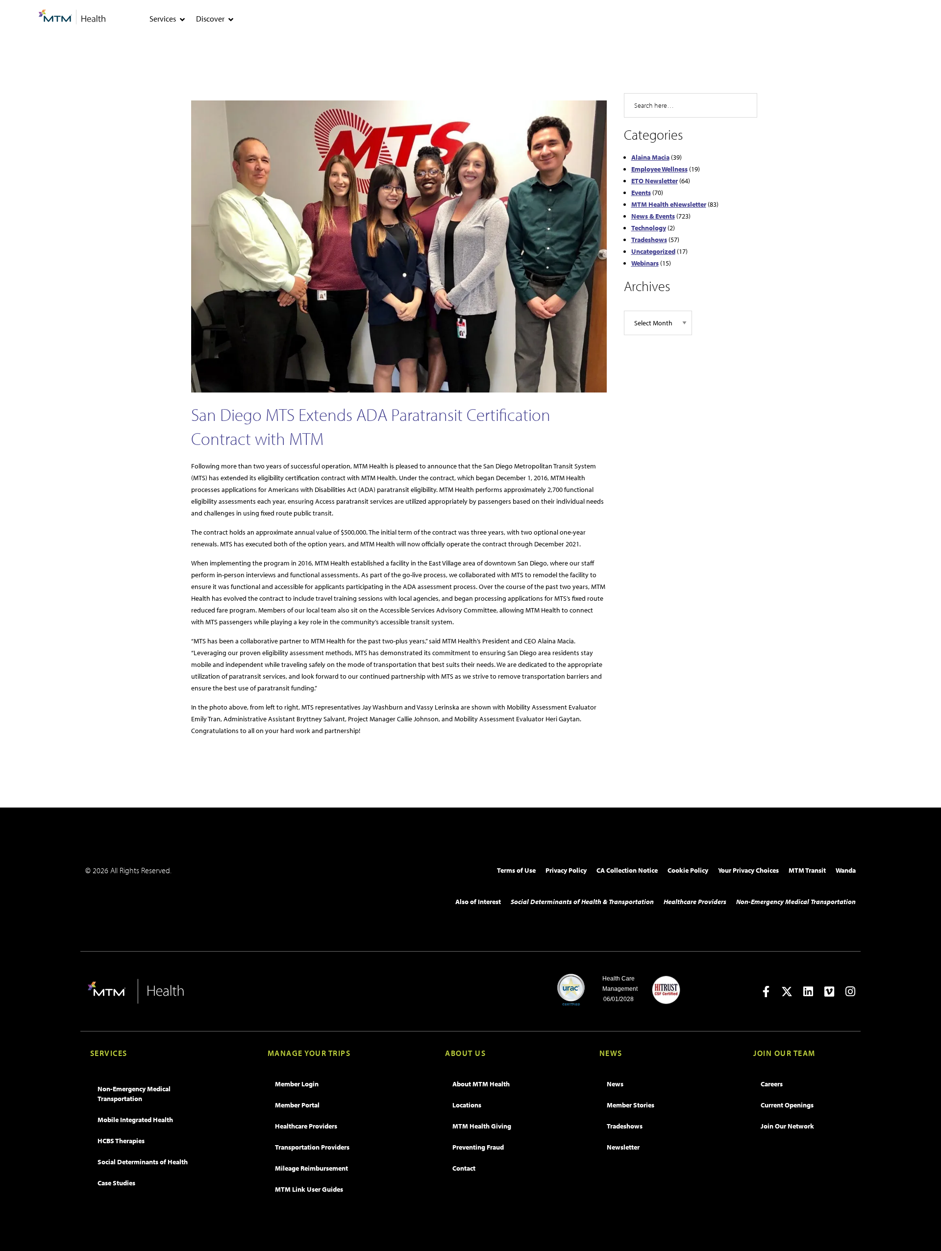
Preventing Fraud (478, 1147)
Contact (463, 1168)
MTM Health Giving (481, 1126)
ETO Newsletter (654, 180)
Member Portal (297, 1105)
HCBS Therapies (121, 1140)
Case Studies (116, 1182)
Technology (648, 227)
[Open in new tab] (765, 991)
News (615, 1083)
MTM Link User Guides (309, 1189)
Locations (466, 1105)
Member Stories (630, 1105)
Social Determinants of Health (143, 1161)
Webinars (645, 263)
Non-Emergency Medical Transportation (796, 901)
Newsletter (623, 1147)
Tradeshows (649, 239)
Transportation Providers (312, 1147)
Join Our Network (787, 1126)
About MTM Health (481, 1083)
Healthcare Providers (695, 901)
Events (641, 192)
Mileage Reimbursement (311, 1168)
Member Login (297, 1083)
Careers (772, 1083)
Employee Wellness (659, 169)
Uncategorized (653, 251)
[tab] (182, 19)
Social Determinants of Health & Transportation (582, 901)
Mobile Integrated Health (135, 1119)
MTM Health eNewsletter (668, 204)
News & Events (653, 216)
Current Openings (787, 1105)
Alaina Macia (650, 157)
